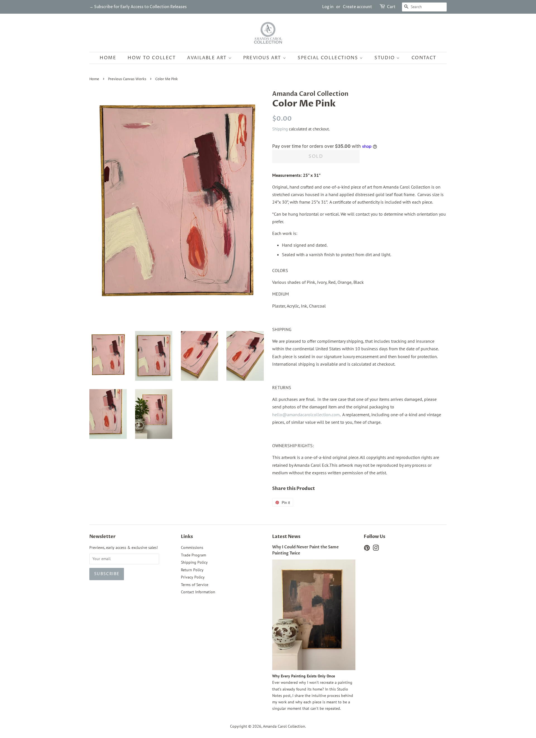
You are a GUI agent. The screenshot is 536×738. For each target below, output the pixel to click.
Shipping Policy (194, 562)
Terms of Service (194, 584)
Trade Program (193, 555)
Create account (357, 6)
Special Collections (329, 58)
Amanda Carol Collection (284, 726)
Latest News (286, 537)
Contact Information (198, 591)
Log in (328, 6)
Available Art (207, 58)
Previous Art (263, 58)
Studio (385, 58)
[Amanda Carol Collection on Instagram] (376, 548)
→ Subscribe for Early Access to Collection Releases (138, 6)
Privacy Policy (193, 577)
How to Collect (152, 58)
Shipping (280, 129)
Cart (391, 6)
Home (108, 58)
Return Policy (192, 569)
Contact (423, 58)
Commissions (192, 547)
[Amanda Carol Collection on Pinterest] (367, 548)
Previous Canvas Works (127, 79)
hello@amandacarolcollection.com (306, 414)
